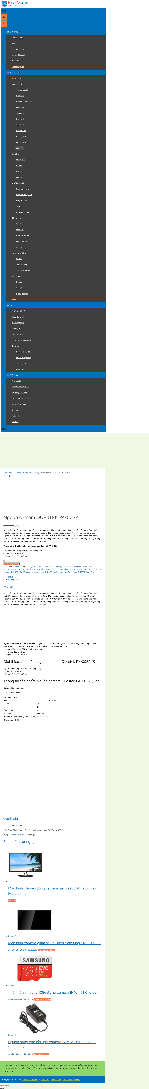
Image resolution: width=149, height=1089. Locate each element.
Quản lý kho (20, 247)
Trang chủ (7, 473)
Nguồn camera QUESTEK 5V (81, 569)
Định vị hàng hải (22, 294)
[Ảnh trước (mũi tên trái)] (1, 1088)
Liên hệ (77, 1080)
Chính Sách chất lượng (20, 398)
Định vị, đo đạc (17, 276)
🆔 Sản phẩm (13, 72)
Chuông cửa (21, 224)
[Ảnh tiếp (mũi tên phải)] (3, 1088)
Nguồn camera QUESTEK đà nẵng (79, 572)
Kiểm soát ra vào (18, 49)
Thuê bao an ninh (18, 334)
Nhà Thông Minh (18, 183)
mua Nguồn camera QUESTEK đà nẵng (51, 569)
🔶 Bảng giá (16, 78)
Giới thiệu (45, 1080)
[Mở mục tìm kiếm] (4, 11)
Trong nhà (20, 113)
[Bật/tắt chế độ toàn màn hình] (3, 1085)
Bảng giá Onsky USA (24, 195)
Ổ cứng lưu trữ (21, 136)
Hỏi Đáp (15, 422)
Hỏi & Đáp (20, 369)
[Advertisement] (74, 450)
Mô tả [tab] (10, 577)
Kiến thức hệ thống (23, 358)
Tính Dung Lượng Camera (21, 340)
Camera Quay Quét (23, 102)
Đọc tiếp (12, 900)
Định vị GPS (16, 61)
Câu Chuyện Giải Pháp (20, 387)
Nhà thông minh (18, 67)
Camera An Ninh (18, 84)
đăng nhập (16, 835)
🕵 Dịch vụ (12, 305)
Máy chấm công (22, 241)
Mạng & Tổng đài (18, 55)
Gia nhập (15, 410)
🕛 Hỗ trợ (15, 346)
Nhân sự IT (16, 329)
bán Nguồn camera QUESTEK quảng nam (74, 566)
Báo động (15, 43)
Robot (14, 299)
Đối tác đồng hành (19, 404)
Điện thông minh (22, 212)
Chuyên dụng (21, 125)
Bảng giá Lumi (21, 201)
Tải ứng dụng (21, 363)
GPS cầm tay (21, 288)
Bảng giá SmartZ (22, 189)
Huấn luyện (16, 416)
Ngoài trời (20, 119)
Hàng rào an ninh (22, 235)
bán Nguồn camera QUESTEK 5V (40, 566)
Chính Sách (68, 1080)
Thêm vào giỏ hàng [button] (46, 950)
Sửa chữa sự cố (18, 317)
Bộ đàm (19, 259)
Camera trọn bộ (22, 90)
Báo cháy (19, 171)
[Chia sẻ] (6, 1085)
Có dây (19, 166)
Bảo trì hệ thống (18, 323)
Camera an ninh (18, 38)
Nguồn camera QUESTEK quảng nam (47, 572)
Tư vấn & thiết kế (18, 311)
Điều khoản (56, 1080)
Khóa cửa (20, 230)
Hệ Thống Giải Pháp (19, 393)
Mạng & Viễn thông (19, 253)
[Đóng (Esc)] (8, 1085)
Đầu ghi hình (21, 131)
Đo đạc (19, 282)
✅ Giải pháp (12, 32)
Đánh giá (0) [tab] (13, 579)
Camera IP (20, 96)
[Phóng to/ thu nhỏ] (1, 1085)
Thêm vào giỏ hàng (11, 564)
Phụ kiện (19, 148)
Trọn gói (19, 206)
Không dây (20, 107)
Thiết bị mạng (21, 265)
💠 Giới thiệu (12, 375)
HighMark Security (30, 1080)
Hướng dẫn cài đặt (23, 352)
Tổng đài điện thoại (23, 270)
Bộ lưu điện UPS (22, 142)
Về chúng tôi (16, 381)
